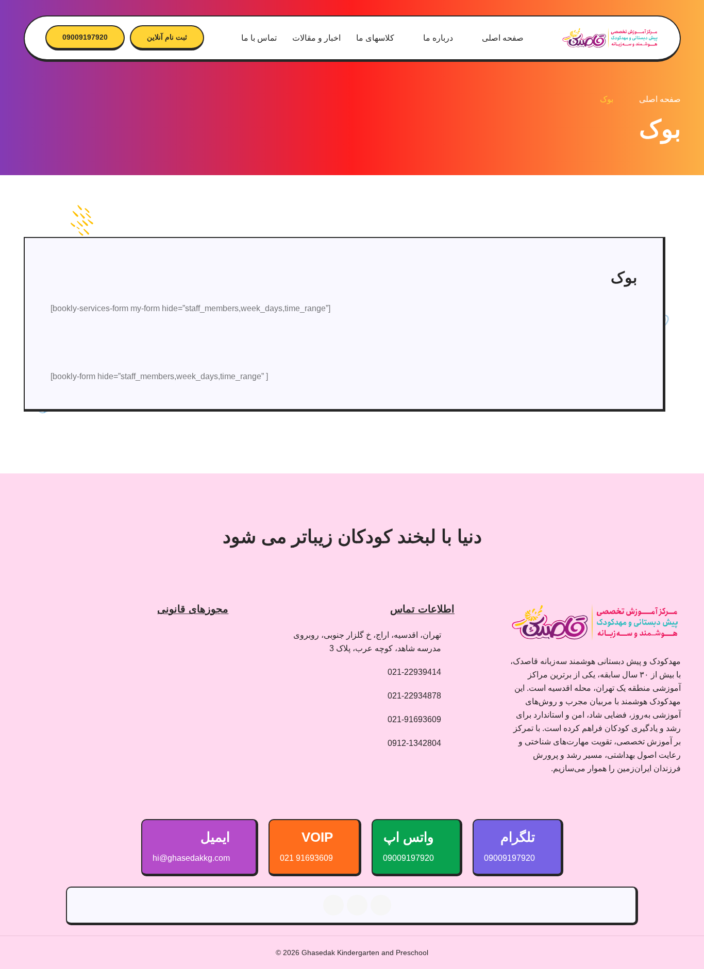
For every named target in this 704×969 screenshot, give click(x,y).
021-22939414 (414, 672)
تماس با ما (259, 37)
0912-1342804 (414, 743)
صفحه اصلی (503, 37)
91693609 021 (306, 858)
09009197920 (85, 37)
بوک (606, 99)
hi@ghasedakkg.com (191, 858)
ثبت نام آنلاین (167, 37)
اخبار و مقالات (316, 37)
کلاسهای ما (375, 37)
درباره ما (438, 37)
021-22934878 (414, 695)
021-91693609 (414, 719)
